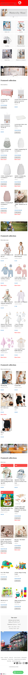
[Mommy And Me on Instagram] (24, 663)
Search (2, 657)
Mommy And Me (15, 666)
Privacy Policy (10, 659)
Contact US (11, 657)
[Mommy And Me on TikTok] (26, 663)
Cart (26, 3)
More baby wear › (5, 240)
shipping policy (4, 659)
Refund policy (24, 657)
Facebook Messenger (16, 661)
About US (6, 657)
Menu (3, 1)
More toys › (3, 462)
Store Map (9, 661)
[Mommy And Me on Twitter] (15, 663)
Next (26, 12)
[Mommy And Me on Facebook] (17, 663)
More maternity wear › (6, 369)
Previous (1, 12)
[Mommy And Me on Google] (20, 663)
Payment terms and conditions (20, 659)
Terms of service (17, 657)
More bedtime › (4, 84)
